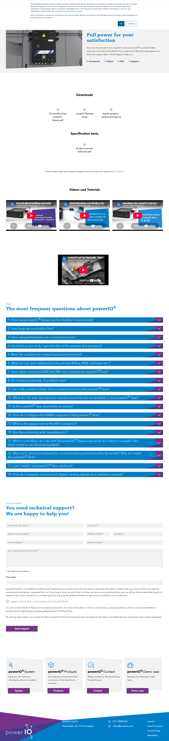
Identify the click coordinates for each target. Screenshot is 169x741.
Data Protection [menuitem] (155, 726)
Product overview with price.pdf (84, 150)
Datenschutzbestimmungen (72, 11)
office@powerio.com (123, 726)
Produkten (119, 171)
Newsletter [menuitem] (152, 735)
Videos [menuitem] (109, 61)
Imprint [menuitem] (150, 721)
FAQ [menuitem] (122, 61)
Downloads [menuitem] (94, 61)
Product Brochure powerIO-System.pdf (57, 117)
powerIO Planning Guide (84, 115)
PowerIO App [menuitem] (153, 730)
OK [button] (121, 23)
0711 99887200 (120, 721)
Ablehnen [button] (131, 23)
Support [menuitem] (135, 61)
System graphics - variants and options (111, 115)
